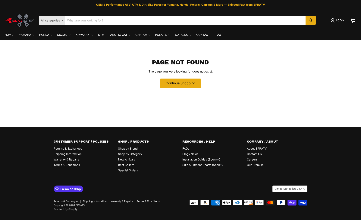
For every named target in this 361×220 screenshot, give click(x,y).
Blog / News (190, 154)
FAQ (218, 35)
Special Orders (128, 170)
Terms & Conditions (67, 165)
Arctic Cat (119, 35)
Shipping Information (68, 154)
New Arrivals (126, 159)
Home (9, 35)
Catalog (182, 35)
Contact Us (254, 154)
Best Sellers (126, 165)
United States (288, 188)
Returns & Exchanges (68, 148)
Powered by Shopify (65, 209)
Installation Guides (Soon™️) (201, 159)
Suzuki (62, 35)
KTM (101, 35)
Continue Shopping (180, 83)
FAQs (185, 148)
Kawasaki (83, 35)
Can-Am (141, 35)
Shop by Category (130, 154)
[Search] (311, 20)
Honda (44, 35)
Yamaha (25, 35)
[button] (338, 20)
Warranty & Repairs (66, 159)
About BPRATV (257, 148)
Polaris (161, 35)
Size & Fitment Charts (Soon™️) (203, 165)
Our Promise (255, 165)
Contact (203, 35)
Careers (252, 159)
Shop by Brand (128, 148)
